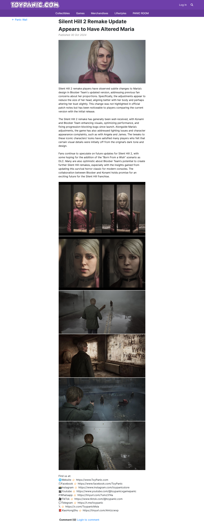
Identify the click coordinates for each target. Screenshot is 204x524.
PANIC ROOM (141, 13)
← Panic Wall (19, 19)
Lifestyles (120, 13)
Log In (183, 4)
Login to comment (88, 519)
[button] (192, 4)
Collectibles (62, 13)
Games (80, 13)
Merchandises (99, 13)
